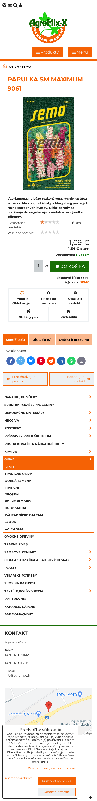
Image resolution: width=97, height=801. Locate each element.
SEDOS (10, 522)
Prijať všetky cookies (56, 781)
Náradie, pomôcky (20, 397)
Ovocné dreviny (19, 536)
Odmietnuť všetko (57, 791)
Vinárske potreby (20, 575)
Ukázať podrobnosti (19, 777)
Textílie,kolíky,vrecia (23, 591)
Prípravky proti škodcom (27, 436)
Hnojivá (11, 420)
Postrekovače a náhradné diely (34, 444)
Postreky (12, 428)
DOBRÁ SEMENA (18, 481)
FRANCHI (12, 487)
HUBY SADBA (15, 508)
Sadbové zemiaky (20, 552)
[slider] (49, 222)
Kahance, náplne (19, 606)
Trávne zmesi (16, 544)
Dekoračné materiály (24, 412)
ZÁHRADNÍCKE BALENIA (24, 515)
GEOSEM (12, 494)
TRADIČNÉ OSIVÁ (18, 474)
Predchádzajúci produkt (24, 379)
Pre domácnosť (18, 614)
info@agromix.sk (17, 675)
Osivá (9, 459)
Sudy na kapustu (19, 583)
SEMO (9, 467)
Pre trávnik (15, 599)
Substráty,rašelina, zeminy (29, 404)
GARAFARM (14, 528)
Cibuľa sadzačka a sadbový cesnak (37, 560)
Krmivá (10, 451)
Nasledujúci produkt (76, 379)
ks (46, 266)
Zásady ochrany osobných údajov (52, 768)
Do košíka (72, 266)
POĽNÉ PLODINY (18, 501)
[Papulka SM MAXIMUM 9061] (48, 144)
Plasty (10, 567)
